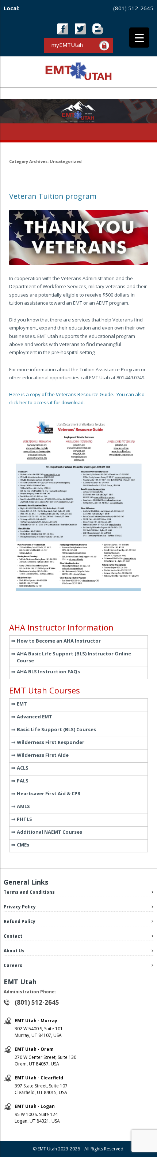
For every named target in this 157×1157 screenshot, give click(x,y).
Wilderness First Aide (43, 755)
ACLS (22, 767)
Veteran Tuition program (52, 196)
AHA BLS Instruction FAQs (48, 671)
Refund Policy (19, 921)
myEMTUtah (67, 44)
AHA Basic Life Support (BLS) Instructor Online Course (74, 657)
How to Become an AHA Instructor (59, 640)
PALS (22, 780)
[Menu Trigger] (139, 37)
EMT (22, 703)
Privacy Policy (20, 907)
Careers (13, 965)
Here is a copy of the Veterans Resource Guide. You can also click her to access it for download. (77, 398)
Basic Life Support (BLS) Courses (56, 729)
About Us (14, 951)
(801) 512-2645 (133, 8)
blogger (97, 28)
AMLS (23, 806)
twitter (80, 28)
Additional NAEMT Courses (49, 832)
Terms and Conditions (29, 892)
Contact (13, 936)
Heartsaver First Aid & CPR (48, 793)
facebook (62, 28)
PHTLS (24, 819)
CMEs (23, 844)
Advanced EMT (34, 716)
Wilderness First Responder (50, 742)
